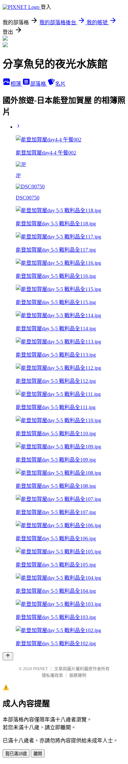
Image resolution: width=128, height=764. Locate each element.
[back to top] (8, 656)
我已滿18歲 (16, 753)
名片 (60, 84)
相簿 (16, 84)
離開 (37, 753)
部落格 (38, 84)
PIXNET (40, 668)
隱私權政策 (52, 675)
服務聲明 (77, 675)
